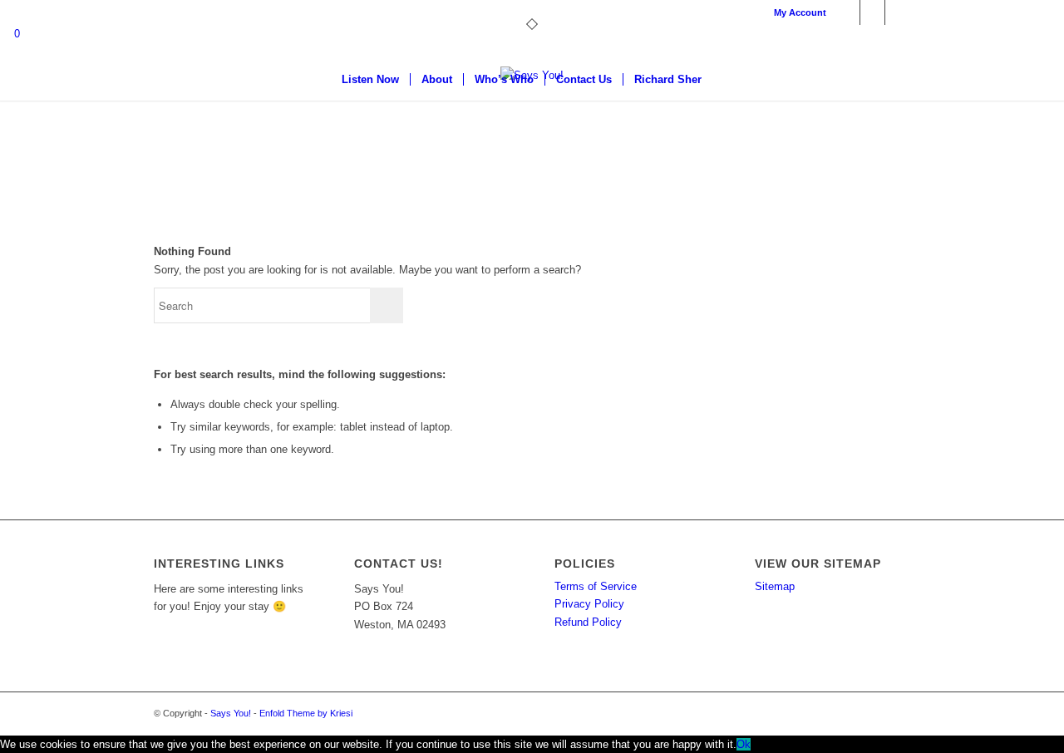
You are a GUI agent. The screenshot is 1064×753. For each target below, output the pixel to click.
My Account (800, 12)
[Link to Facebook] (847, 12)
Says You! (230, 713)
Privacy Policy (589, 604)
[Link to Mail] (897, 12)
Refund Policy (588, 622)
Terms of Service (595, 586)
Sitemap (775, 586)
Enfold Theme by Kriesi (305, 713)
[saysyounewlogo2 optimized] (532, 128)
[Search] (723, 80)
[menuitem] (796, 12)
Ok (743, 744)
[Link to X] (872, 12)
